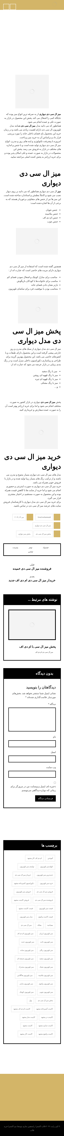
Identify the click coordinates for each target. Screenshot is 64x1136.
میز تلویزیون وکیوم (46, 984)
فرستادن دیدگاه (45, 798)
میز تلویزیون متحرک (26, 967)
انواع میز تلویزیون (46, 867)
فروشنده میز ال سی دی (44, 900)
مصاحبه (50, 925)
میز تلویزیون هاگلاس (24, 975)
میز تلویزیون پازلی (26, 984)
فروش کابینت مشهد (21, 900)
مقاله (39, 925)
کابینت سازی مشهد (45, 1026)
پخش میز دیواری (24, 534)
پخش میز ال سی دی (43, 534)
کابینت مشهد (27, 1026)
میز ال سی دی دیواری (50, 114)
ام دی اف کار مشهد (34, 858)
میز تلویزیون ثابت (46, 942)
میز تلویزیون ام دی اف (25, 933)
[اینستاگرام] (35, 1084)
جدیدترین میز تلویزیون (45, 875)
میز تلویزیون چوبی (46, 992)
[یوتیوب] (29, 1084)
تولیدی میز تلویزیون (27, 867)
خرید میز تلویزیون (46, 883)
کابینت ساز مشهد (28, 1017)
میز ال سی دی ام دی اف (44, 652)
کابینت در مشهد (47, 1017)
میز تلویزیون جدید (27, 942)
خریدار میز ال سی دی (23, 875)
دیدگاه (52, 704)
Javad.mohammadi (44, 517)
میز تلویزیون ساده (26, 950)
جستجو (13, 824)
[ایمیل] (23, 1084)
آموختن (50, 858)
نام (54, 737)
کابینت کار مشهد (26, 1034)
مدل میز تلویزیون (26, 917)
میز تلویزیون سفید (46, 959)
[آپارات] (17, 1084)
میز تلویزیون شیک (46, 967)
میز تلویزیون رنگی (46, 950)
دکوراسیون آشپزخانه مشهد (24, 883)
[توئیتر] (41, 1084)
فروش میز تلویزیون (23, 892)
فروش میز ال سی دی (45, 892)
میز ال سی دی (28, 125)
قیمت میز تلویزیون (46, 908)
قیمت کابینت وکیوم (45, 917)
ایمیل (53, 752)
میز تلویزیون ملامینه (45, 975)
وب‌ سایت (51, 767)
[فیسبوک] (47, 1084)
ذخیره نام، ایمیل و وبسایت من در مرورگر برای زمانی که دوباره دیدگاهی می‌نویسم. (33, 788)
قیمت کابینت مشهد (26, 908)
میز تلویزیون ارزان (46, 933)
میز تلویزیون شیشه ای (25, 959)
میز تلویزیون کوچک (26, 992)
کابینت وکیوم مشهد (45, 1034)
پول (30, 1000)
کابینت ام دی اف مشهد (21, 1009)
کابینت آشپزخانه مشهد (44, 1009)
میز (59, 191)
